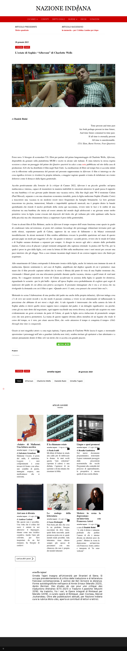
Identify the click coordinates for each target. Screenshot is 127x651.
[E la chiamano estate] (60, 428)
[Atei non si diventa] (30, 497)
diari (27, 47)
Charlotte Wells (44, 381)
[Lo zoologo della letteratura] (60, 497)
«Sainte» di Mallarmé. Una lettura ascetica (29, 446)
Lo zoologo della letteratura (59, 514)
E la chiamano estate (57, 444)
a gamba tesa (54, 440)
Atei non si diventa (26, 513)
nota (84, 164)
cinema (19, 47)
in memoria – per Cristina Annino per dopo (80, 30)
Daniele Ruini (60, 381)
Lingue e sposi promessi (88, 444)
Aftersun (29, 381)
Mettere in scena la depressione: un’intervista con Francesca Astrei (89, 517)
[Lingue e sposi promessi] (90, 428)
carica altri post (23, 558)
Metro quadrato (22, 30)
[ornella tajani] (24, 585)
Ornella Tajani (76, 381)
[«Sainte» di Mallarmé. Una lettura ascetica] (30, 428)
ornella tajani (54, 371)
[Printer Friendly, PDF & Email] (63, 345)
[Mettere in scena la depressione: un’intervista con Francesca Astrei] (90, 497)
